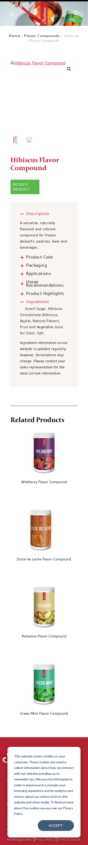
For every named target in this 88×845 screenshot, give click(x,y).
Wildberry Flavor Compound (44, 481)
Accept (56, 825)
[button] (69, 69)
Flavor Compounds (42, 35)
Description (37, 213)
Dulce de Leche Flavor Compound (44, 559)
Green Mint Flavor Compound (44, 713)
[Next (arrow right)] (80, 422)
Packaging (36, 265)
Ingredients (37, 302)
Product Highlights (45, 293)
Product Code (39, 257)
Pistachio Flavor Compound (44, 636)
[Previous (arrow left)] (8, 422)
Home (14, 35)
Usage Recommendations (44, 283)
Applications (38, 273)
